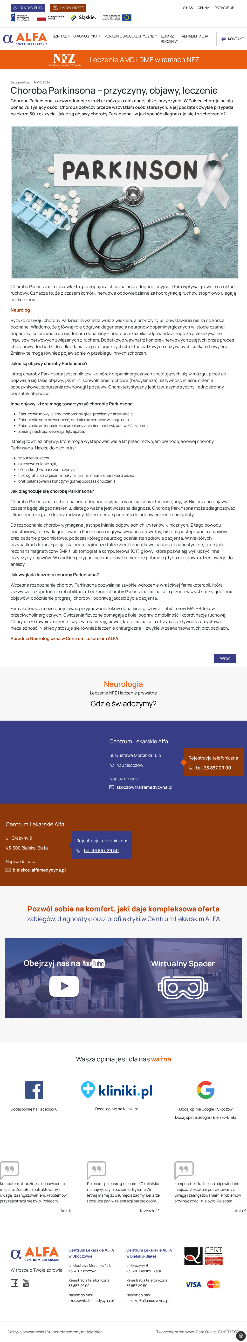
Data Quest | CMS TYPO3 (217, 1332)
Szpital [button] (60, 36)
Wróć (225, 658)
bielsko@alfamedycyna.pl (39, 870)
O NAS (188, 7)
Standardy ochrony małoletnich (75, 1332)
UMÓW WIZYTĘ (72, 7)
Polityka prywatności (26, 1332)
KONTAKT (236, 38)
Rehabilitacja (195, 36)
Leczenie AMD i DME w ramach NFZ (143, 59)
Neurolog (20, 310)
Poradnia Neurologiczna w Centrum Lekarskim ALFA (65, 638)
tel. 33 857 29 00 (213, 768)
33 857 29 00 (79, 1285)
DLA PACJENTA (31, 7)
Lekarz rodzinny (169, 39)
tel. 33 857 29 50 (101, 850)
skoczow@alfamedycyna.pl (144, 787)
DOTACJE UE (224, 7)
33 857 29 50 (136, 1285)
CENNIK (204, 7)
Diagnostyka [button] (85, 36)
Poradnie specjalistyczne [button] (129, 36)
